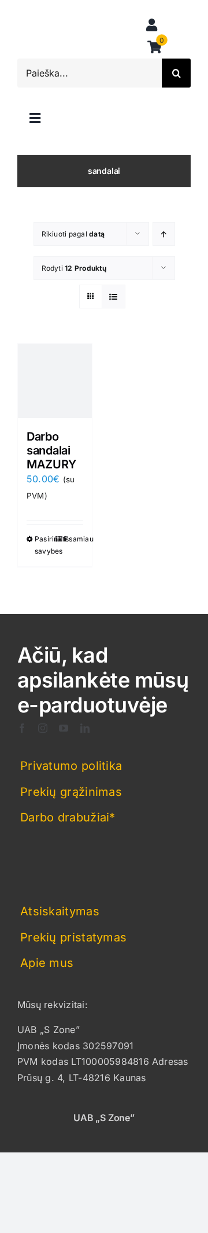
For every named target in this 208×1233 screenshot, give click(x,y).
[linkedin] (85, 728)
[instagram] (42, 728)
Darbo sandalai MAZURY (51, 450)
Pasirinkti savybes (44, 544)
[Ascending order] (164, 234)
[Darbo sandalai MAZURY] (55, 381)
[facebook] (22, 728)
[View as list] (113, 296)
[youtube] (63, 728)
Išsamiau (73, 538)
